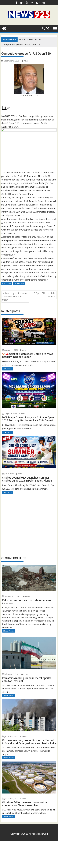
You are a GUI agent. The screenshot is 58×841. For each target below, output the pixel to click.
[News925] (4, 28)
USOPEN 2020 (19, 283)
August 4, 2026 (10, 413)
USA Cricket (6, 283)
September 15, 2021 (12, 596)
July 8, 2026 (9, 473)
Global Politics (8, 631)
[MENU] (55, 28)
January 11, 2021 (11, 798)
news (26, 61)
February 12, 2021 (12, 674)
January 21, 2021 (11, 736)
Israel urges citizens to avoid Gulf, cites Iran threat (14, 296)
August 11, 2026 (11, 350)
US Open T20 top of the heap (44, 295)
